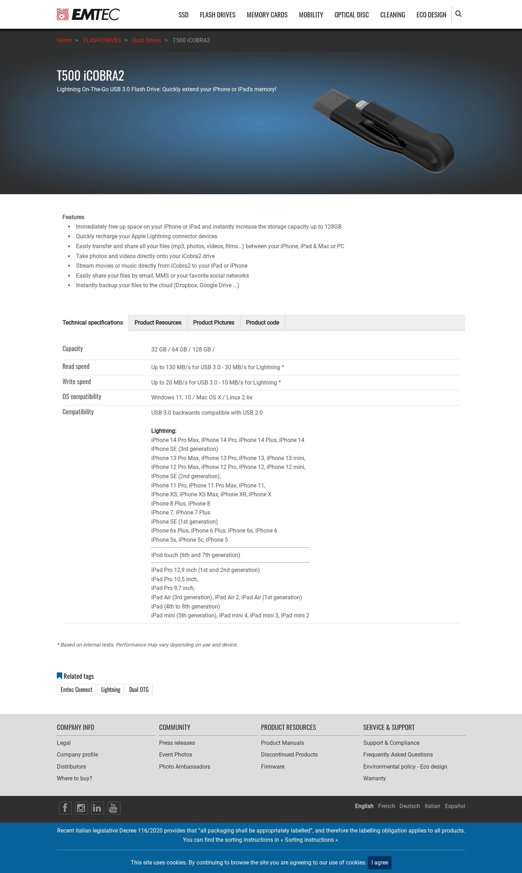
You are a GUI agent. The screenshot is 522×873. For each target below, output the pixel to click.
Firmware (272, 766)
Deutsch (409, 806)
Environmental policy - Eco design (405, 766)
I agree (379, 862)
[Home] (88, 14)
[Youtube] (114, 808)
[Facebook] (65, 808)
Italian (432, 806)
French (386, 806)
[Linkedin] (97, 808)
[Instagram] (81, 808)
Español (455, 806)
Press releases (177, 743)
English (364, 806)
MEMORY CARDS (267, 14)
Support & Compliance (391, 743)
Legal (64, 743)
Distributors (71, 766)
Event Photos (175, 754)
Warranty (374, 778)
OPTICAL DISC (352, 14)
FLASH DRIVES (217, 14)
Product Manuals (282, 743)
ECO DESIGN (431, 14)
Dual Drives (146, 40)
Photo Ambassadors (184, 766)
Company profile (77, 754)
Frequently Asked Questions (398, 754)
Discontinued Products (289, 754)
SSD (184, 14)
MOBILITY (311, 14)
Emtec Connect (76, 689)
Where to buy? (74, 778)
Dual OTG (139, 689)
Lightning (110, 689)
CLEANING (392, 14)
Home (64, 40)
